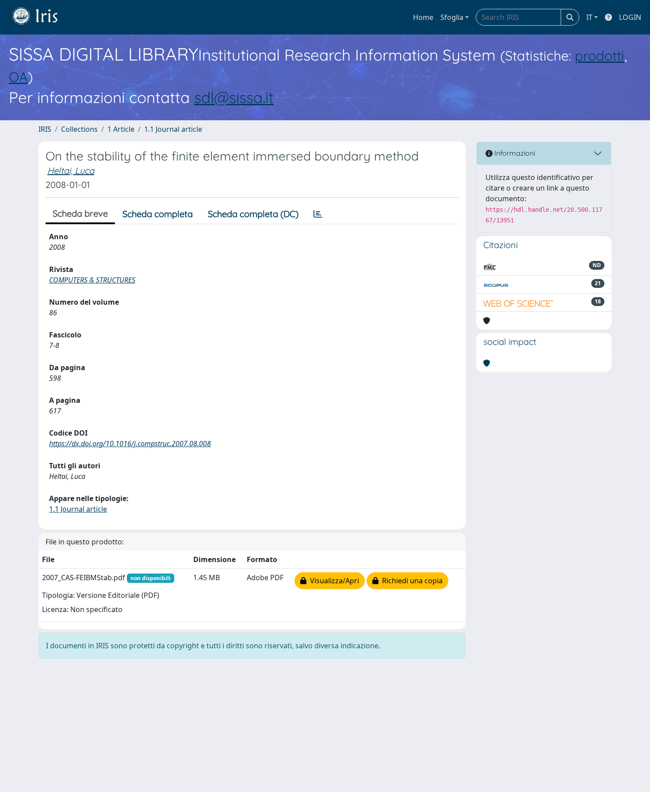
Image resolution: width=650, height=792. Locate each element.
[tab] (318, 214)
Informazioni (514, 153)
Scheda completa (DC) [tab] (253, 213)
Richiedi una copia (411, 580)
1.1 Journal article (173, 129)
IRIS (44, 129)
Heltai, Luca (70, 170)
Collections (79, 129)
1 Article (120, 129)
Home (423, 17)
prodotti (599, 55)
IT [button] (589, 17)
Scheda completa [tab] (157, 213)
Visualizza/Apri (332, 580)
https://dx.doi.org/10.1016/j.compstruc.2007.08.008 (130, 443)
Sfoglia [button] (451, 17)
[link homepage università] (41, 17)
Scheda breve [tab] (80, 213)
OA (18, 76)
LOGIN (630, 17)
